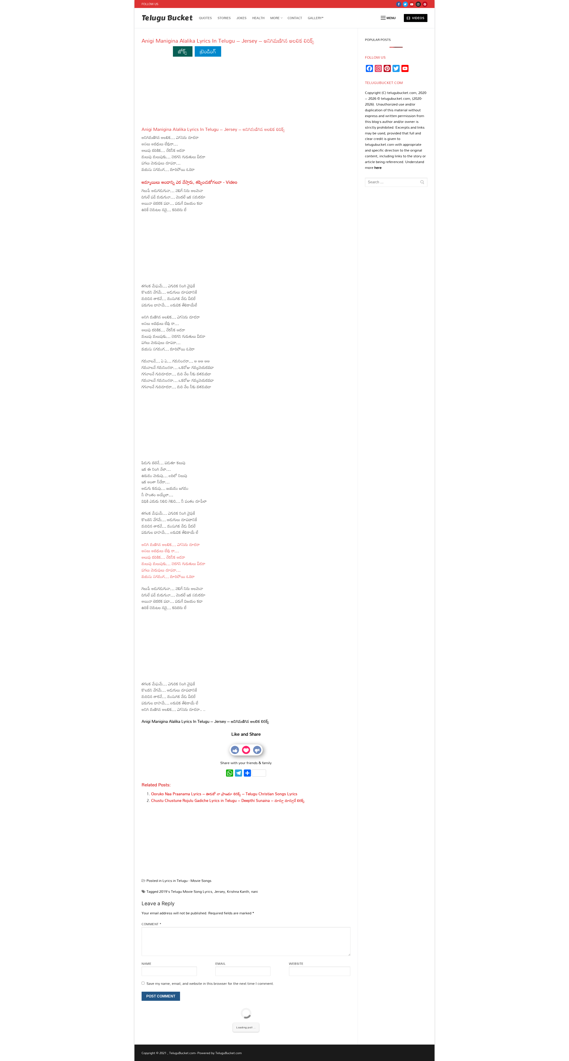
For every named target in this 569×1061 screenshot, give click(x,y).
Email (220, 964)
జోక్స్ (182, 51)
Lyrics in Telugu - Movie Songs (186, 880)
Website (296, 964)
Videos (418, 18)
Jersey (219, 891)
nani (254, 891)
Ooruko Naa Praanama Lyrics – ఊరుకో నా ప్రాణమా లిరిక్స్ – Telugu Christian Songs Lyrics (224, 793)
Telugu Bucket (167, 18)
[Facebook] (398, 4)
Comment (152, 924)
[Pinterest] (424, 4)
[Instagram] (418, 4)
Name (146, 964)
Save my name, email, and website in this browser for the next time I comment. (210, 983)
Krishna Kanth (238, 891)
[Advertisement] (246, 93)
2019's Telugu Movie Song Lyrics (185, 891)
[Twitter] (405, 4)
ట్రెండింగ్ (208, 51)
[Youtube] (411, 4)
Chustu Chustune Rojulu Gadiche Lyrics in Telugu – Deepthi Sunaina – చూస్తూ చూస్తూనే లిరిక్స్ (228, 800)
